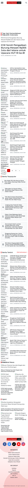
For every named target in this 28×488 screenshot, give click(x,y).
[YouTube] (19, 444)
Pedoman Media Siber (14, 456)
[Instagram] (23, 444)
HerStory (14, 468)
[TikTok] (14, 444)
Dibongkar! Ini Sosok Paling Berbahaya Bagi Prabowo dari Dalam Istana (14, 190)
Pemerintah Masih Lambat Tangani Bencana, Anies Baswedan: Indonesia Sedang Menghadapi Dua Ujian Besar (13, 226)
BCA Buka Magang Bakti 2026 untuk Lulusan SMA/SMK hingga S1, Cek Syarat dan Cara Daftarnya (15, 244)
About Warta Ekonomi (14, 452)
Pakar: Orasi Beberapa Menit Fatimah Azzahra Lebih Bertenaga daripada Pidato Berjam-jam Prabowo (15, 216)
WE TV (14, 475)
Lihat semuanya (21, 252)
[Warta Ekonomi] (14, 2)
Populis (14, 470)
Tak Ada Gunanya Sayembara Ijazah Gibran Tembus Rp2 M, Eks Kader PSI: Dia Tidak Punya (15, 198)
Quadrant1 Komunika (14, 472)
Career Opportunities (14, 454)
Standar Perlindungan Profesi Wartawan (14, 458)
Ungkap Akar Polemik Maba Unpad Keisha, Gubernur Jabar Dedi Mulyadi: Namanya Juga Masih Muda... (14, 207)
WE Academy (14, 473)
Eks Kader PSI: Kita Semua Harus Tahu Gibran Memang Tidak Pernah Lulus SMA (14, 182)
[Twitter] (9, 444)
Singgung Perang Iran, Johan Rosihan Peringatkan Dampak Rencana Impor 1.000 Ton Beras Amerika (14, 235)
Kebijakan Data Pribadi (14, 461)
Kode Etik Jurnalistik (14, 460)
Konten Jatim (14, 477)
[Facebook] (5, 444)
